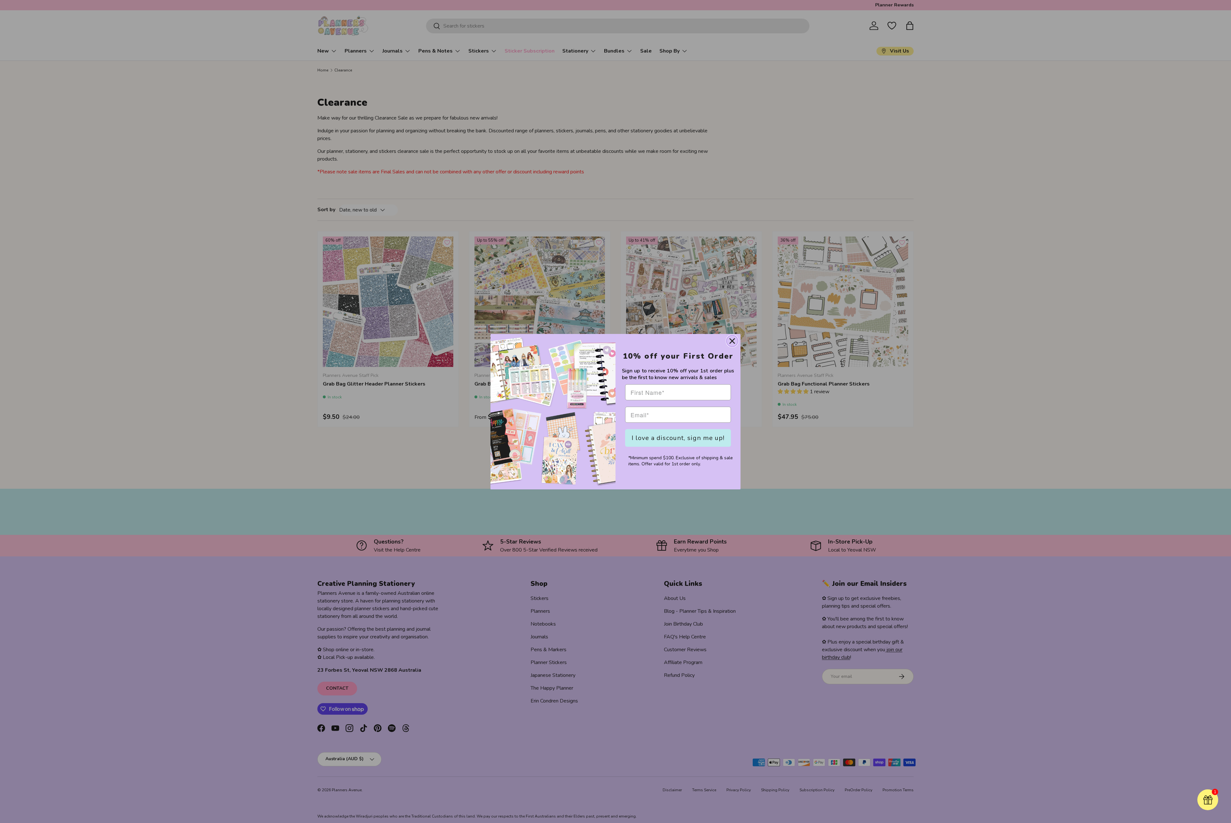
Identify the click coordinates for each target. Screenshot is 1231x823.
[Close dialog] (732, 341)
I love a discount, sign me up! (678, 438)
